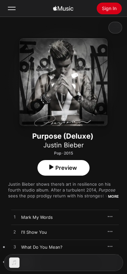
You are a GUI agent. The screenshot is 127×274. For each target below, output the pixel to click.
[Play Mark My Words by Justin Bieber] (14, 217)
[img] (63, 8)
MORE (113, 196)
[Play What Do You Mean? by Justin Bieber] (14, 247)
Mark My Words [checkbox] (37, 217)
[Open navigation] (12, 8)
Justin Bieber (63, 145)
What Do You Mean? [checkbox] (42, 247)
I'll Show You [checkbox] (34, 232)
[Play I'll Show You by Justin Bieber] (14, 232)
